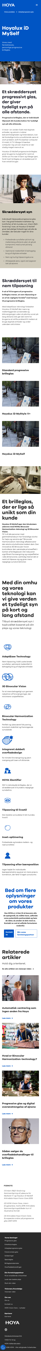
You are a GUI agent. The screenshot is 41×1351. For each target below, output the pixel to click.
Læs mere (6, 1018)
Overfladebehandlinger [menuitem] (13, 1267)
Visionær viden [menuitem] (10, 1292)
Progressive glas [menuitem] (11, 1241)
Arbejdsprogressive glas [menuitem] (13, 1248)
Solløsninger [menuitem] (9, 1256)
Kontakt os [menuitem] (9, 1304)
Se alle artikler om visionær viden (16, 969)
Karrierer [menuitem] (8, 1316)
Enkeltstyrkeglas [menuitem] (11, 1244)
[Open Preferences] (3, 1347)
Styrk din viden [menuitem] (10, 1283)
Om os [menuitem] (7, 1300)
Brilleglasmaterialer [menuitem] (12, 1263)
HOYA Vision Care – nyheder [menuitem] (15, 1308)
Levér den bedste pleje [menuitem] (13, 1279)
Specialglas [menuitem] (9, 1260)
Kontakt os (9, 933)
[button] (20, 1329)
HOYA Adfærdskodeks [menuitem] (12, 1344)
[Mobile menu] (36, 5)
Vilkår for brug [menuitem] (10, 1340)
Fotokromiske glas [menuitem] (11, 1252)
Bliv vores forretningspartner (25, 933)
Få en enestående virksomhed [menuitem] (15, 1276)
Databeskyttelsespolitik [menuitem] (13, 1336)
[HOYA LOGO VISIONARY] (8, 5)
